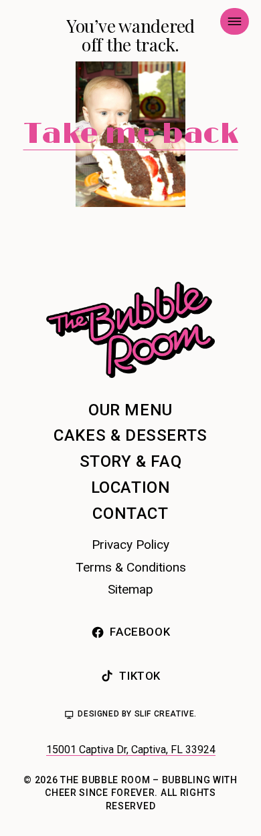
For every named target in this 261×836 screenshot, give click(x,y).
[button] (234, 21)
